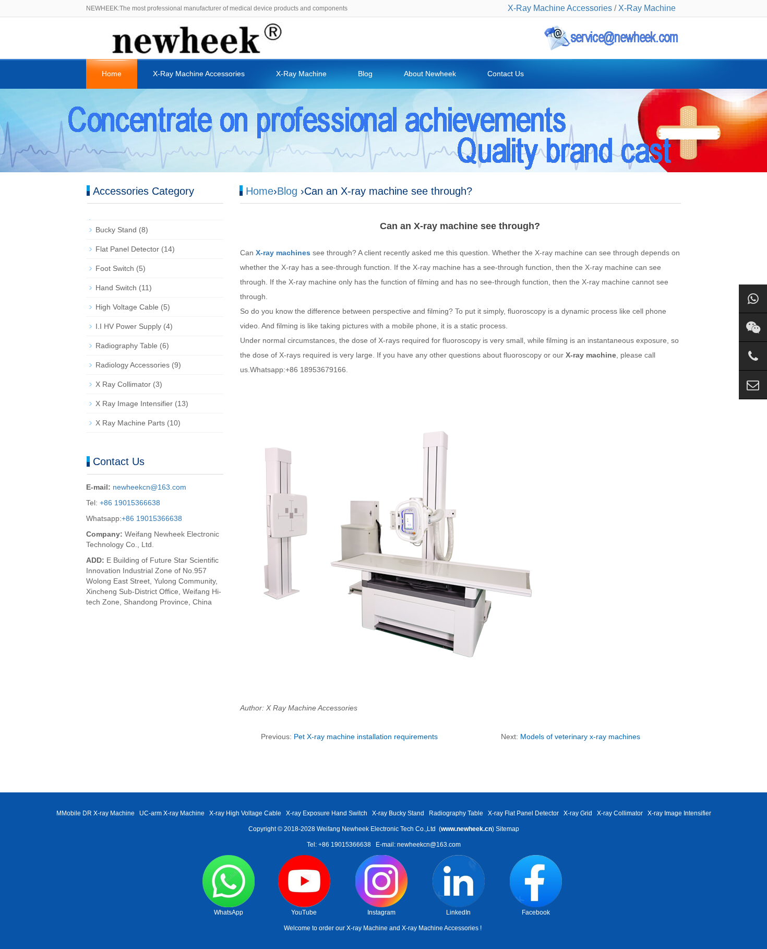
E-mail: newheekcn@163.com (418, 844)
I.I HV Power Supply (128, 326)
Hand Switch (116, 287)
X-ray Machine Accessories (440, 928)
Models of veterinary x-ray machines (580, 736)
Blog (365, 73)
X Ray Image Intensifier (134, 403)
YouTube (304, 912)
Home (112, 73)
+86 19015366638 (129, 503)
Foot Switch (114, 268)
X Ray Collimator (123, 384)
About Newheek (430, 73)
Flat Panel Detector (127, 249)
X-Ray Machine (647, 8)
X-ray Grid (578, 813)
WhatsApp (228, 912)
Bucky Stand (116, 230)
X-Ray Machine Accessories (560, 8)
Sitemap (507, 829)
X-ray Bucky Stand (398, 813)
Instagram (381, 912)
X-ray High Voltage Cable (245, 813)
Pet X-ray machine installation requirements (366, 736)
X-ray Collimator (620, 813)
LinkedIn (458, 912)
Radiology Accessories (132, 365)
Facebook (536, 912)
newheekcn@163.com (149, 487)
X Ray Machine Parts (130, 423)
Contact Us (505, 73)
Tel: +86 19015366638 (339, 844)
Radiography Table (126, 345)
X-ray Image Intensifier (679, 813)
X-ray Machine (367, 928)
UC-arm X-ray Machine (172, 813)
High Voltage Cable (127, 307)
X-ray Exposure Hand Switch (326, 813)
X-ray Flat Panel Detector (523, 813)
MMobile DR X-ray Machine (95, 813)
